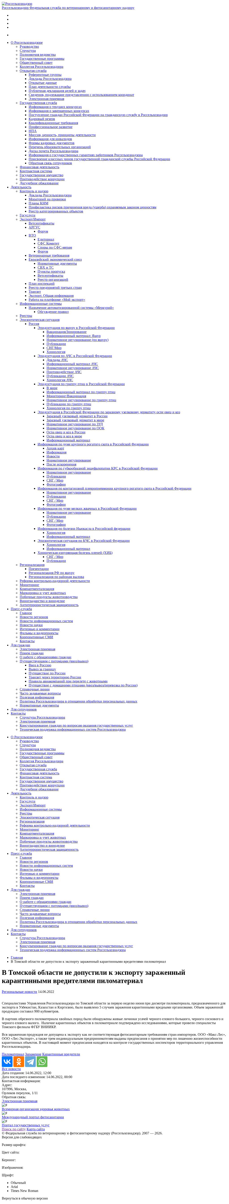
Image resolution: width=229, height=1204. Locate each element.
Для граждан (20, 645)
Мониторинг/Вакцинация (66, 396)
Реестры (26, 316)
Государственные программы (42, 58)
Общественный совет (36, 62)
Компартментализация (37, 589)
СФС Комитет (48, 243)
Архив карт (55, 448)
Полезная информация (37, 697)
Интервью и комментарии (39, 629)
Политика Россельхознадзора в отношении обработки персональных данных (78, 701)
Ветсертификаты (41, 223)
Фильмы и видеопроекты (39, 633)
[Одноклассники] (18, 1061)
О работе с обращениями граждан (45, 657)
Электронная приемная (46, 99)
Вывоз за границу (42, 669)
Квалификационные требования (53, 123)
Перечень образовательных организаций (60, 147)
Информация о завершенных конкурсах (59, 111)
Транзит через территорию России (55, 677)
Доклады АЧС (57, 360)
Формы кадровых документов (51, 143)
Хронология (56, 352)
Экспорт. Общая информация (51, 295)
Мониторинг (29, 585)
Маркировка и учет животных (43, 593)
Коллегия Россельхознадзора (41, 67)
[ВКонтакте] (7, 1061)
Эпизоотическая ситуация (39, 320)
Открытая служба (33, 71)
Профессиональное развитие (50, 127)
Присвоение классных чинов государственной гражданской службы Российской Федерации (99, 159)
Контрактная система (36, 171)
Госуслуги (27, 215)
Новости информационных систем (46, 621)
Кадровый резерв (42, 119)
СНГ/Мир (54, 348)
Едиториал (46, 239)
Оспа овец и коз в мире (64, 436)
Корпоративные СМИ (36, 637)
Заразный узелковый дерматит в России (77, 416)
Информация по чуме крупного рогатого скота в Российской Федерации (93, 444)
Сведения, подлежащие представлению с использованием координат (81, 95)
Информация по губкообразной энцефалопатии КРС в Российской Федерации (98, 468)
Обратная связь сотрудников (50, 163)
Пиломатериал (13, 1054)
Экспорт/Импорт (33, 219)
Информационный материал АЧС (72, 364)
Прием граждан (32, 653)
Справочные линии (35, 689)
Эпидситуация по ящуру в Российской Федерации (76, 328)
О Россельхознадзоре (27, 42)
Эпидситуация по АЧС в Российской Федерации (75, 356)
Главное (26, 613)
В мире (52, 388)
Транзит (35, 291)
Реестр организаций (53, 279)
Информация (56, 452)
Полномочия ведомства (38, 54)
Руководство (29, 46)
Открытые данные (43, 83)
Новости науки (31, 625)
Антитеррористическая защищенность (49, 605)
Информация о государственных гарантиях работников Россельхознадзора (86, 155)
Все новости (11, 1069)
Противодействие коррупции (42, 179)
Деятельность (21, 187)
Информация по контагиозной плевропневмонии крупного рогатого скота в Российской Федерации (114, 488)
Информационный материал (68, 440)
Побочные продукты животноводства (49, 597)
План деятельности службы (50, 87)
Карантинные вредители (61, 1054)
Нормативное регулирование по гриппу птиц (81, 400)
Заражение (33, 1054)
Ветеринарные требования (49, 255)
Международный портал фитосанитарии (33, 1117)
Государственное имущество (41, 175)
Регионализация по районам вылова (56, 577)
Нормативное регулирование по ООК (75, 428)
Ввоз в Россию (40, 665)
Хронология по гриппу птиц (69, 408)
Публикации (56, 344)
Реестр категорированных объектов (56, 211)
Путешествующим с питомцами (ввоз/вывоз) (54, 661)
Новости (53, 456)
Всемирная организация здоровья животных (36, 1109)
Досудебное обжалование (39, 183)
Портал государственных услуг (26, 1125)
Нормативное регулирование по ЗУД (75, 424)
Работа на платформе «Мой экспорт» (57, 300)
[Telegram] (30, 1061)
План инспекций (42, 283)
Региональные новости (19, 992)
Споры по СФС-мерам (55, 247)
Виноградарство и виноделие (42, 601)
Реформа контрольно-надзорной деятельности (55, 581)
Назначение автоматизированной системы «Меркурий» (71, 308)
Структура (28, 50)
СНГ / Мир (55, 480)
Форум (43, 231)
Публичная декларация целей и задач (57, 91)
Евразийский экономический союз (55, 259)
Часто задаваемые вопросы (40, 693)
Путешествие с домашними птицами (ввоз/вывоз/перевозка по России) (83, 685)
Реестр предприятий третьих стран (55, 287)
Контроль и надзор (34, 191)
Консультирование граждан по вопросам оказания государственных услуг (76, 725)
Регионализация (32, 565)
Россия (34, 324)
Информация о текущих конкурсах (55, 107)
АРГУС (34, 227)
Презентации (39, 569)
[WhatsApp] (42, 1061)
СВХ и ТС (46, 267)
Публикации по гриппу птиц (69, 404)
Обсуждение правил (53, 312)
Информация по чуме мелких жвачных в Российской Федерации (87, 508)
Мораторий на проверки (47, 199)
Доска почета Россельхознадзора (53, 151)
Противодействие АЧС (64, 372)
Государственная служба (38, 103)
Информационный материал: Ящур (74, 336)
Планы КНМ (38, 203)
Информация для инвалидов (50, 139)
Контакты (27, 641)
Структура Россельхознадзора (42, 717)
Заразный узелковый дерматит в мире (75, 420)
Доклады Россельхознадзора (50, 79)
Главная (17, 957)
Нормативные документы (57, 263)
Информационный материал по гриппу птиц (81, 392)
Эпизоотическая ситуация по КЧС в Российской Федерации (84, 541)
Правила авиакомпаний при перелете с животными (68, 681)
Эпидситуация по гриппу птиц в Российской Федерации (81, 384)
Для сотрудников (24, 709)
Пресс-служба (21, 609)
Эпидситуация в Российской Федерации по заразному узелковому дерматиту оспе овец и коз (109, 412)
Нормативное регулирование (69, 460)
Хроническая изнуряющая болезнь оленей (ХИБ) (75, 553)
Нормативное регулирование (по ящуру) (77, 340)
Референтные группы (45, 75)
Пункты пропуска (51, 271)
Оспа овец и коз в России (66, 432)
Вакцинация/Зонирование (67, 332)
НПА (33, 131)
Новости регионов (34, 617)
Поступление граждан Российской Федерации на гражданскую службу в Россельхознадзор (98, 115)
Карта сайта (36, 1129)
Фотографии (56, 484)
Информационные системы (41, 304)
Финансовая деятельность (39, 167)
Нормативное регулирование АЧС (73, 368)
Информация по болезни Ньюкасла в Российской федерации (84, 528)
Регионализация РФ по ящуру (51, 573)
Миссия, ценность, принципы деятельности (62, 135)
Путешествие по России (47, 673)
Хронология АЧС (60, 380)
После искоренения (61, 464)
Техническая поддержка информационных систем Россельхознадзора (73, 729)
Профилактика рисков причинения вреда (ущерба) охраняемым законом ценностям (92, 207)
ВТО (32, 235)
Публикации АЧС (60, 376)
